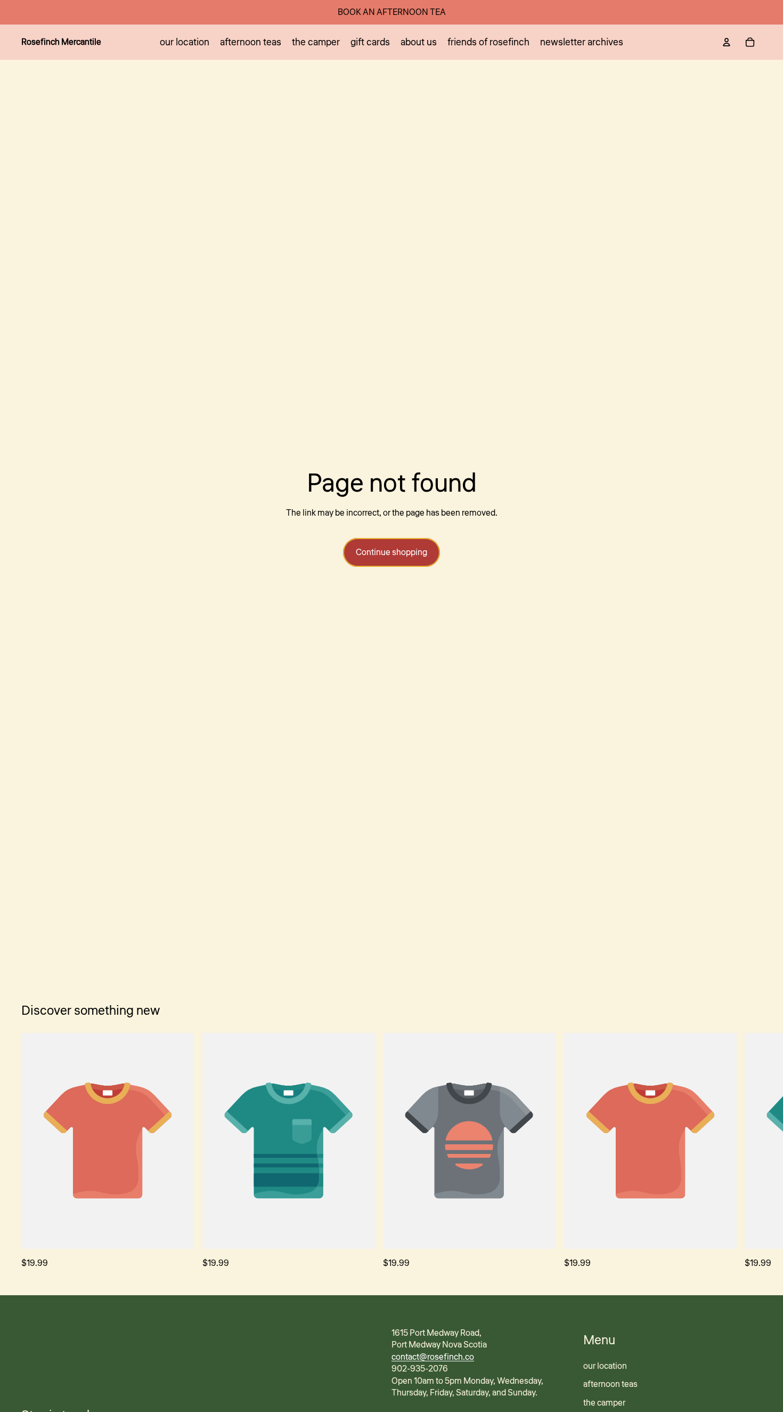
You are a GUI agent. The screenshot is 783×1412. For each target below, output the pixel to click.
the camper (604, 1402)
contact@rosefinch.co (432, 1356)
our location (605, 1366)
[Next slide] (750, 1151)
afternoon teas (610, 1384)
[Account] (726, 42)
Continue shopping (391, 552)
